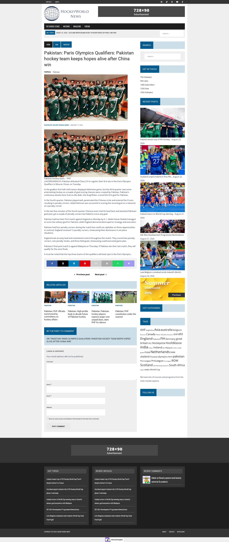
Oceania (153, 356)
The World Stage (53, 26)
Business (143, 335)
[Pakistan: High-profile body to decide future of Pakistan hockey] (78, 301)
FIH (162, 338)
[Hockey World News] (66, 13)
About (57, 2)
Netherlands (160, 351)
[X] (172, 1)
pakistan (56, 72)
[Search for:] (163, 57)
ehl (180, 334)
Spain (142, 370)
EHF (176, 334)
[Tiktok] (166, 1)
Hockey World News (61, 125)
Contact (49, 2)
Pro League (167, 361)
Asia (56, 44)
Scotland (146, 365)
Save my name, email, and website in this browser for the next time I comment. (74, 419)
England (146, 338)
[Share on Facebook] (52, 263)
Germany (171, 338)
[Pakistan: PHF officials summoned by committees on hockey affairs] (55, 301)
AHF (143, 330)
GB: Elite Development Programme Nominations (162, 235)
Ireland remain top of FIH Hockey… (156, 139)
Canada (150, 334)
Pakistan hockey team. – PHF (57, 178)
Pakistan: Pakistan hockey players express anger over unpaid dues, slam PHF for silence (101, 317)
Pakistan (47, 305)
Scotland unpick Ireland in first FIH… (156, 176)
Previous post (83, 274)
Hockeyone (158, 343)
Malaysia (168, 347)
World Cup (155, 369)
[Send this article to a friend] (95, 263)
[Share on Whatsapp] (117, 263)
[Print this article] (106, 263)
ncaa (147, 352)
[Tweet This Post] (62, 263)
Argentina (150, 330)
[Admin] (146, 481)
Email (49, 396)
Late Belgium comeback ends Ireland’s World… (161, 272)
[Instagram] (161, 1)
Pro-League (145, 360)
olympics (162, 356)
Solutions (166, 365)
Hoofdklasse (174, 343)
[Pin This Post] (84, 263)
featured (156, 339)
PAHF (170, 356)
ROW (175, 360)
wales (147, 369)
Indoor (151, 348)
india (144, 347)
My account (181, 532)
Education (170, 335)
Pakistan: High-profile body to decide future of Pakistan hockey (78, 314)
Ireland (157, 347)
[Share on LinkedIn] (73, 263)
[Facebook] (182, 1)
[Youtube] (177, 1)
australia (167, 330)
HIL (149, 343)
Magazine (77, 26)
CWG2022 (164, 335)
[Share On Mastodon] (128, 263)
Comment (50, 362)
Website (49, 407)
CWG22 (158, 335)
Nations (66, 26)
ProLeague (157, 360)
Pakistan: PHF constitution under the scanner (125, 314)
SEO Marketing (157, 365)
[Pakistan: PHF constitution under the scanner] (126, 301)
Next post (99, 274)
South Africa (177, 365)
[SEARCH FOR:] (172, 34)
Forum (87, 26)
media (175, 348)
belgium (177, 329)
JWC (163, 348)
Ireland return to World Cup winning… (157, 214)
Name (49, 384)
